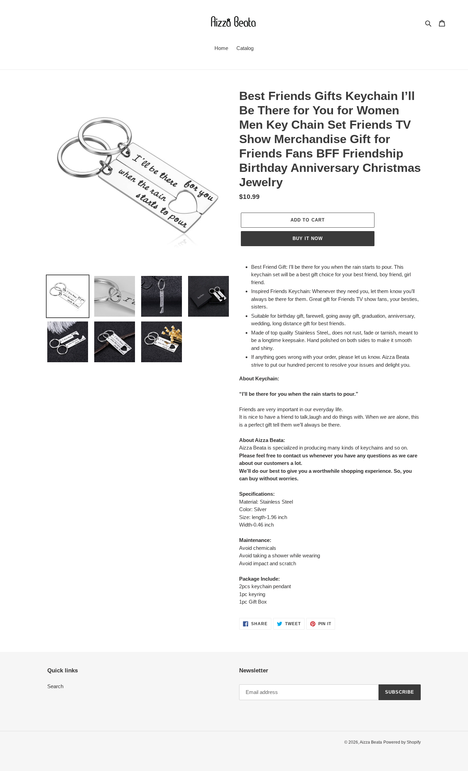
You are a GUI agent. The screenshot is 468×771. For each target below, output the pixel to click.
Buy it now (308, 238)
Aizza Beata (371, 742)
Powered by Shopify (402, 742)
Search (55, 686)
